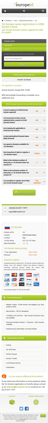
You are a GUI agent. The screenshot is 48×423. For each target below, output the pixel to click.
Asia (24, 238)
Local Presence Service (13, 363)
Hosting (8, 345)
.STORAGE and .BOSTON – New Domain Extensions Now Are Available (25, 316)
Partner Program (11, 354)
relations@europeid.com (17, 387)
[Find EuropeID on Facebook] (26, 410)
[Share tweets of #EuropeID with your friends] (21, 410)
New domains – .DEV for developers (17, 311)
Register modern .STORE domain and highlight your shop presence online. (25, 305)
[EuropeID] (5, 11)
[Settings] (24, 11)
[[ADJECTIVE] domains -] (12, 402)
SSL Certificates (11, 349)
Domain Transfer (11, 358)
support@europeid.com (17, 212)
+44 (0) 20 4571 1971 (18, 208)
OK (43, 415)
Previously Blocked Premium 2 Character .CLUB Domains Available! (25, 323)
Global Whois (10, 367)
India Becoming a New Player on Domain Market (21, 329)
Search (25, 64)
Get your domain (25, 192)
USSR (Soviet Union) (29, 235)
